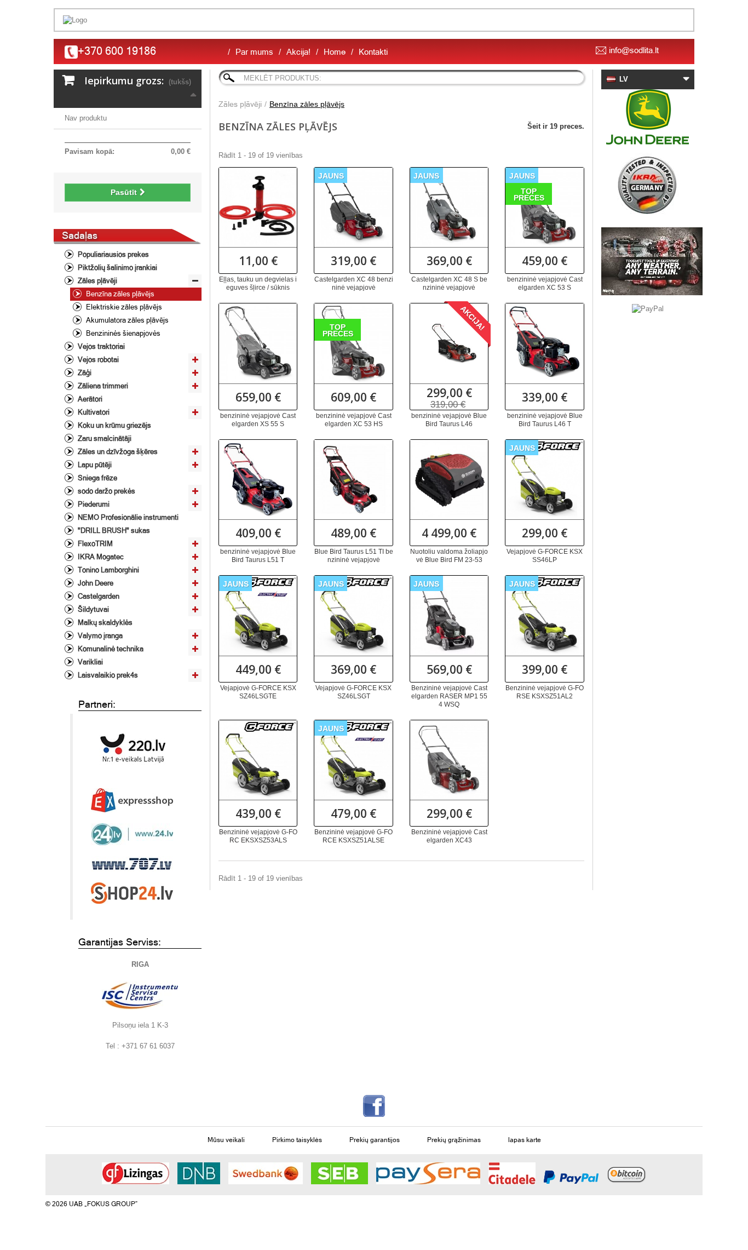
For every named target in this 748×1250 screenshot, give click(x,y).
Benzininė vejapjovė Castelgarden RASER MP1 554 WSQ (449, 696)
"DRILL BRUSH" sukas (113, 530)
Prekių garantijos (374, 1140)
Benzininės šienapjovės (122, 333)
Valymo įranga (99, 636)
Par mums (254, 51)
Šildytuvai (92, 609)
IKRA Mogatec (100, 557)
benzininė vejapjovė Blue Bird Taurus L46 (449, 420)
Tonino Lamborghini (107, 570)
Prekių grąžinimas (454, 1140)
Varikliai (89, 662)
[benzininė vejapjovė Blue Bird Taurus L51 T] (258, 479)
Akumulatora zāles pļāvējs (126, 320)
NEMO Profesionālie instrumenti (127, 517)
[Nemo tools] (647, 261)
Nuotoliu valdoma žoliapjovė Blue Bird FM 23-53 (449, 556)
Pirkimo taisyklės (297, 1140)
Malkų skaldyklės (104, 622)
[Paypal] (571, 1177)
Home (335, 51)
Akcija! (298, 51)
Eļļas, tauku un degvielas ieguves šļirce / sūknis (258, 283)
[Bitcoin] (626, 1173)
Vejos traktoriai (100, 346)
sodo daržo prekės (105, 491)
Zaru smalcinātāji (103, 438)
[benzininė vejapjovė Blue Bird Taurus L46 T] (544, 342)
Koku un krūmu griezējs (113, 425)
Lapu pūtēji (94, 465)
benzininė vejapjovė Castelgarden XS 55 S (258, 420)
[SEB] (339, 1173)
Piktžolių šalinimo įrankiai (116, 267)
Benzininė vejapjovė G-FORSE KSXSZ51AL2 (544, 692)
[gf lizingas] (135, 1173)
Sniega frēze (96, 478)
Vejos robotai (97, 359)
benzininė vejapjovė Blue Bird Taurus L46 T (545, 420)
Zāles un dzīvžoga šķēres (117, 452)
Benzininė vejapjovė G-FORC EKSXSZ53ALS (258, 836)
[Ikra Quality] (647, 186)
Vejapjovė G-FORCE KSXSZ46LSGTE (258, 692)
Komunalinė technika (109, 649)
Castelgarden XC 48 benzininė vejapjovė (353, 283)
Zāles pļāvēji (96, 281)
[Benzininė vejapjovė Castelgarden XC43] (449, 759)
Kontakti (373, 51)
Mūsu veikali (226, 1140)
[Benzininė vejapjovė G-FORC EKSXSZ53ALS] (258, 759)
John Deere (94, 583)
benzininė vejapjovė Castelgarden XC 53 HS (354, 420)
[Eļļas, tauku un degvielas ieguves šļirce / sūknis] (258, 206)
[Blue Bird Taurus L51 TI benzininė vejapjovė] (353, 479)
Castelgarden (97, 596)
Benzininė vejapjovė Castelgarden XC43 (449, 836)
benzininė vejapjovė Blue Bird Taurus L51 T (258, 556)
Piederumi (93, 504)
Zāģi (83, 373)
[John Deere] (647, 117)
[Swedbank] (265, 1173)
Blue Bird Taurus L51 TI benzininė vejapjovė (353, 556)
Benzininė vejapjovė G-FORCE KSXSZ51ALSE (353, 836)
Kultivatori (93, 412)
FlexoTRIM (94, 544)
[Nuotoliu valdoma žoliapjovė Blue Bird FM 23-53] (449, 479)
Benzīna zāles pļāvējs (119, 294)
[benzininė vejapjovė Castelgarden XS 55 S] (258, 342)
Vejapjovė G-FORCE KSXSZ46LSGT (353, 692)
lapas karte (524, 1140)
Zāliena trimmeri (102, 386)
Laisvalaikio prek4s (107, 675)
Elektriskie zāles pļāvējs (123, 307)
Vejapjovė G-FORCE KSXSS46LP (545, 556)
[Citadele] (512, 1173)
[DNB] (198, 1173)
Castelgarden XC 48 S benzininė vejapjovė (449, 283)
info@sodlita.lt (634, 50)
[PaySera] (428, 1173)
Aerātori (89, 399)
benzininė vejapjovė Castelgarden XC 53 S (545, 283)
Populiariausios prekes (112, 254)
